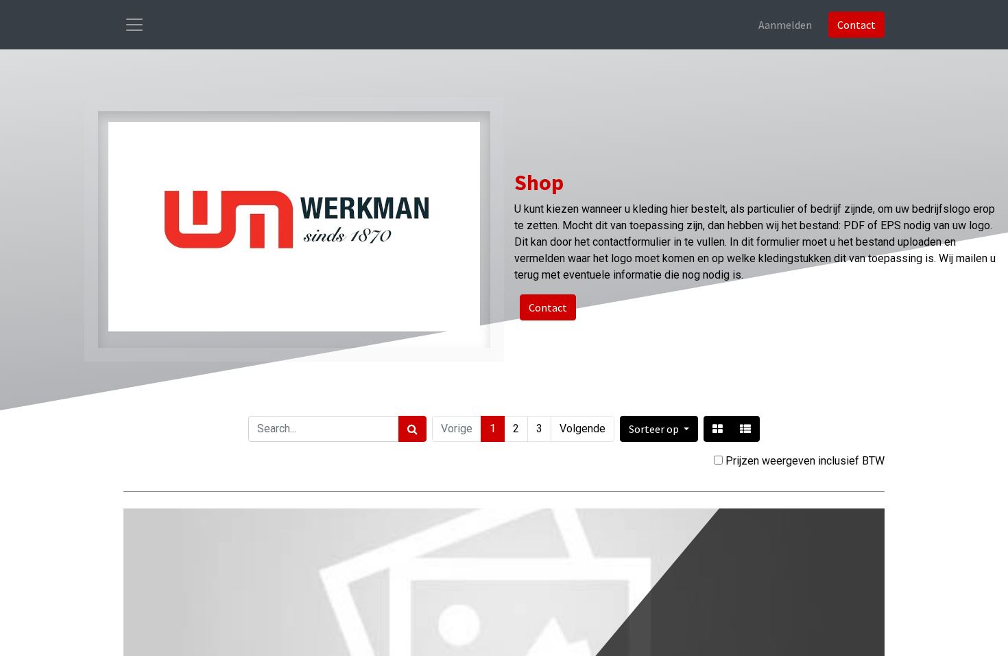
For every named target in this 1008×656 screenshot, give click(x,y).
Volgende (582, 428)
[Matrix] (718, 429)
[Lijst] (745, 429)
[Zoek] (412, 429)
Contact (856, 25)
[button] (659, 429)
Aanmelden (785, 25)
